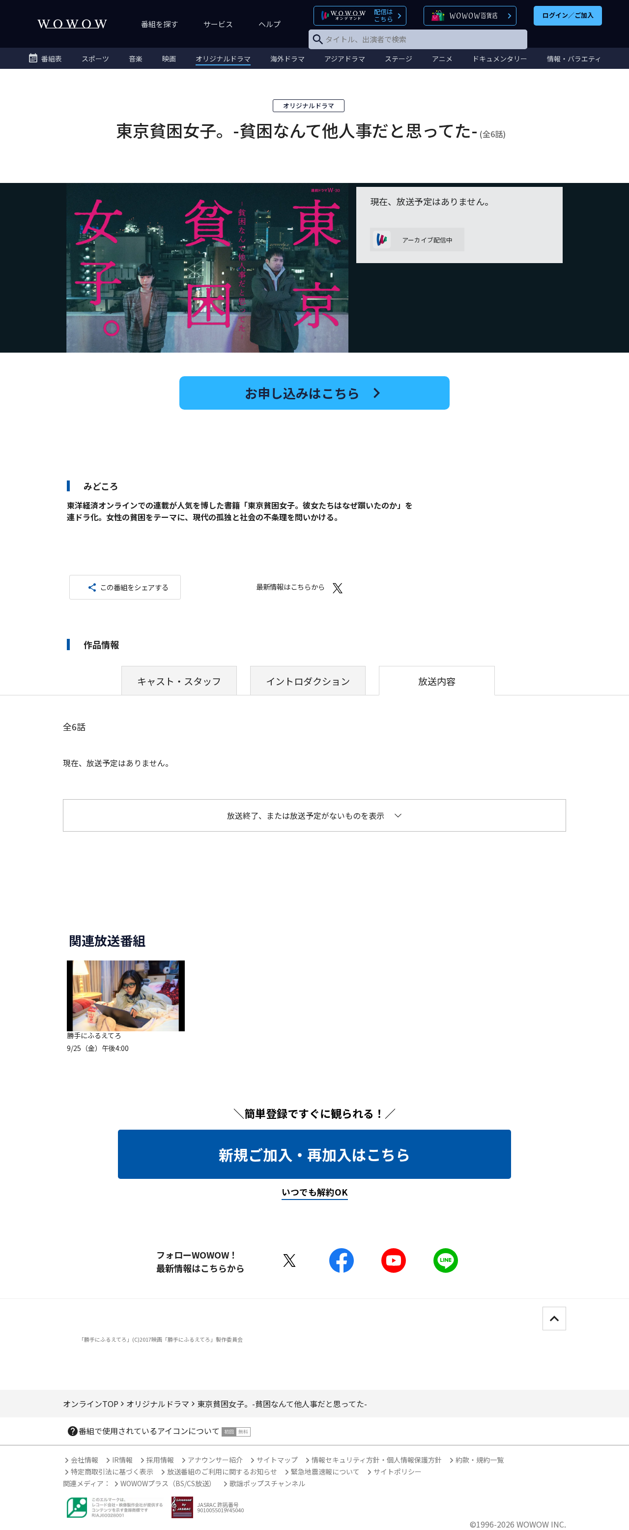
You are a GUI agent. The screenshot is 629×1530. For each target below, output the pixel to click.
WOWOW (72, 23)
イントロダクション (308, 681)
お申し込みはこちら (302, 393)
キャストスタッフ (179, 681)
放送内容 (437, 681)
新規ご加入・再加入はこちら (314, 1154)
